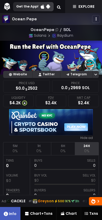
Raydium (65, 35)
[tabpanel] (51, 179)
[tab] (15, 148)
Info (12, 213)
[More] (96, 19)
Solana (40, 35)
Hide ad (86, 138)
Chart (71, 213)
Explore (86, 6)
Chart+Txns (41, 213)
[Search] (59, 6)
